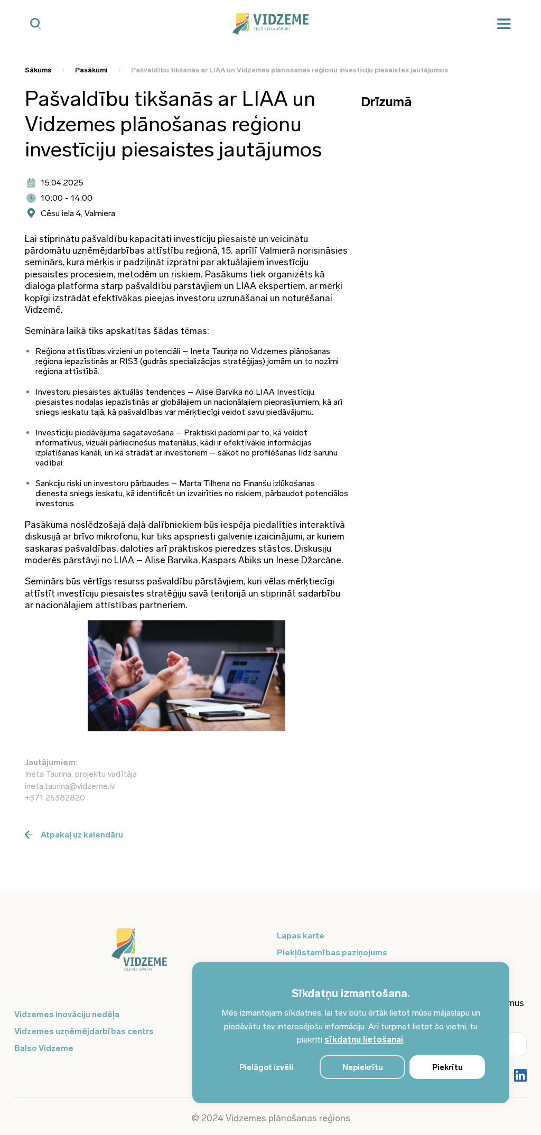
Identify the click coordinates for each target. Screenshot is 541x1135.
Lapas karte (300, 936)
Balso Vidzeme (43, 1048)
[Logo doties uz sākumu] (139, 954)
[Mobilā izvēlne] (504, 24)
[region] (350, 1032)
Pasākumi (91, 70)
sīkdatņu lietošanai (363, 1040)
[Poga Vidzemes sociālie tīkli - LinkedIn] (520, 1076)
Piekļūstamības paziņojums (332, 952)
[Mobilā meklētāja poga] (35, 24)
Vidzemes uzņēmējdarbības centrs (84, 1031)
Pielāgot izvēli (266, 1067)
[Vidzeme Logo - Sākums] (270, 23)
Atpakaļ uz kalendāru (82, 835)
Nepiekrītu (362, 1067)
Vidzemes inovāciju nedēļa (66, 1014)
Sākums (38, 70)
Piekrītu (447, 1067)
